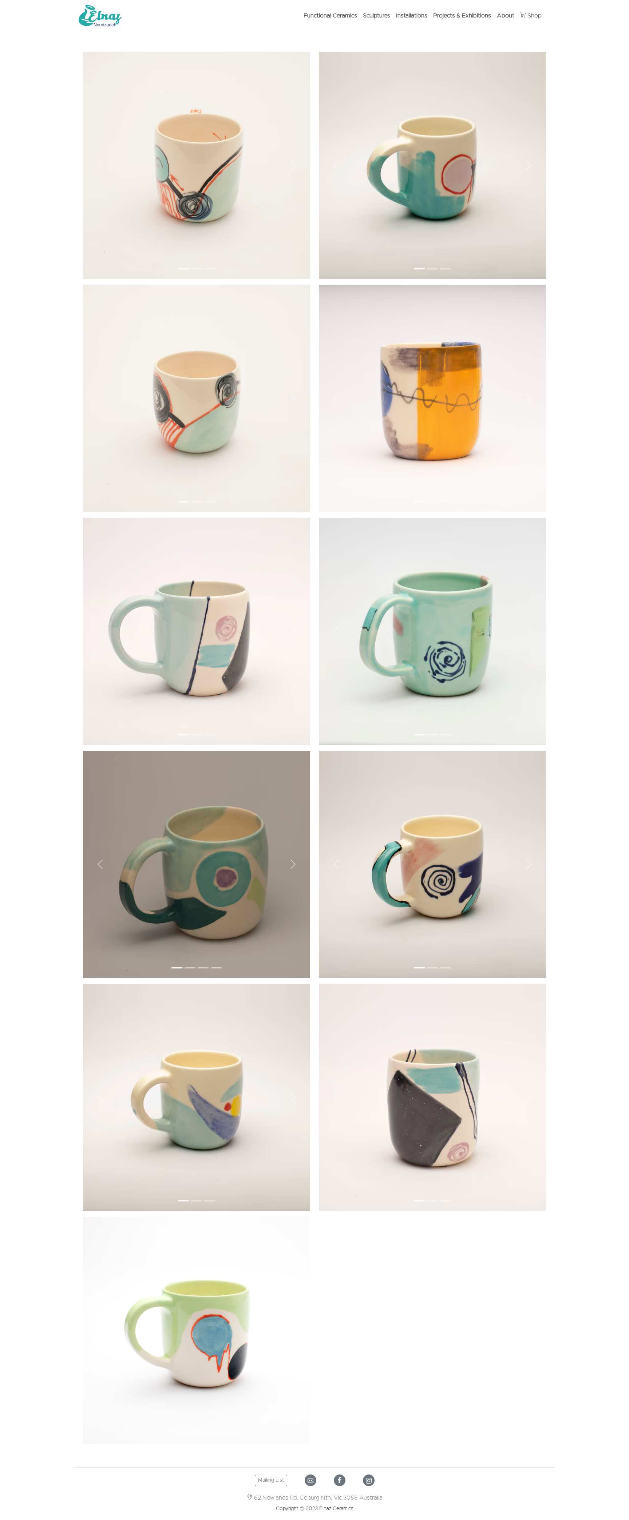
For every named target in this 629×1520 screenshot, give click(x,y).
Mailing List (271, 1480)
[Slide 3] (209, 269)
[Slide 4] (216, 968)
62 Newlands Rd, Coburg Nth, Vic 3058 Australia (318, 1498)
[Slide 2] (196, 269)
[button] (100, 165)
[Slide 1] (183, 269)
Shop (534, 16)
